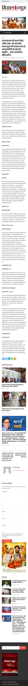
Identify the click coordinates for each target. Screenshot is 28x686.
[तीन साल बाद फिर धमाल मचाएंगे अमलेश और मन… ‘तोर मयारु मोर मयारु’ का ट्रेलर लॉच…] (6, 607)
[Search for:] (14, 648)
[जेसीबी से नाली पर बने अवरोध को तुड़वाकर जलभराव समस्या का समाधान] (14, 407)
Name (4, 511)
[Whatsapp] (12, 358)
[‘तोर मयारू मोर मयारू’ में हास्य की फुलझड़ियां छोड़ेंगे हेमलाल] (6, 581)
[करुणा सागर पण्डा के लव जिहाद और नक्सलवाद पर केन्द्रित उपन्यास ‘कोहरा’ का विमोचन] (14, 383)
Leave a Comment (20, 57)
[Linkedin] (9, 358)
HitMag (17, 684)
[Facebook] (3, 358)
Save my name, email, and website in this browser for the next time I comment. (12, 535)
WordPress (10, 684)
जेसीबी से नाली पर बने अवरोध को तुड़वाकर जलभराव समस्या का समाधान (19, 599)
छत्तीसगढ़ (3, 38)
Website (4, 525)
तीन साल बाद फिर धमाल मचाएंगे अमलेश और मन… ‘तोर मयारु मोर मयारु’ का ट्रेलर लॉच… (19, 608)
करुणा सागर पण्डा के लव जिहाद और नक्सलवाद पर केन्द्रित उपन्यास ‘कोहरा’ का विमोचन (12, 385)
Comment (5, 491)
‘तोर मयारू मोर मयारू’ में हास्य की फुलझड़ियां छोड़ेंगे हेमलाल (19, 581)
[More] (15, 358)
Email (4, 518)
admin (13, 57)
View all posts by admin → (18, 471)
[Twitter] (6, 358)
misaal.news (13, 681)
